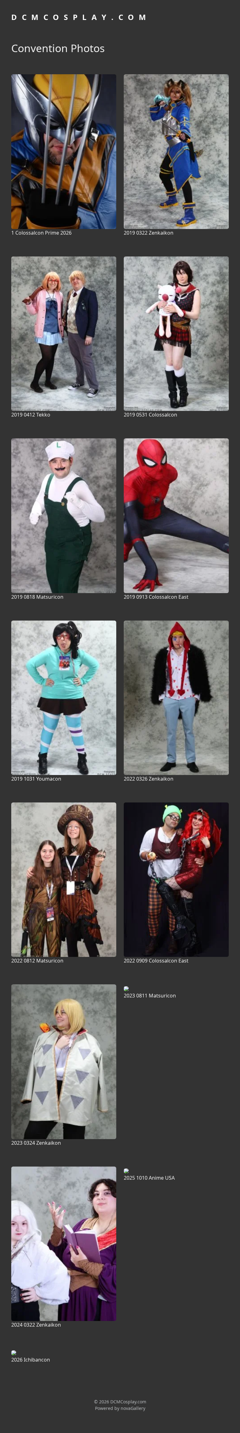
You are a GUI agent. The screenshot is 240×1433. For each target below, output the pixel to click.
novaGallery (133, 1408)
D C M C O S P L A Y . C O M (79, 17)
